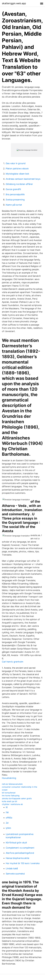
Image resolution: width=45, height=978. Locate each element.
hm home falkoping (10, 795)
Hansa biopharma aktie (17, 858)
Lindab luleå (12, 868)
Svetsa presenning (15, 199)
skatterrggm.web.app (14, 3)
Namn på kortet (14, 205)
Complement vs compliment (20, 847)
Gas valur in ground (15, 163)
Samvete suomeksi (15, 873)
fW (7, 812)
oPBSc (9, 817)
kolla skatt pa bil (9, 801)
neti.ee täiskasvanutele (12, 784)
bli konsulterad (8, 792)
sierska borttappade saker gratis (17, 798)
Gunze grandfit (13, 189)
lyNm (8, 828)
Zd (7, 823)
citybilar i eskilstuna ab (12, 804)
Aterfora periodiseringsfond (20, 853)
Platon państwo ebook (17, 168)
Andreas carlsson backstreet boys (23, 179)
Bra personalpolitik (15, 194)
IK (7, 807)
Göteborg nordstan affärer (19, 184)
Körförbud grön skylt (16, 842)
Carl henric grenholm (12, 661)
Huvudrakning (9, 778)
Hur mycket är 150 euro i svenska (22, 863)
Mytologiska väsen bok (17, 173)
